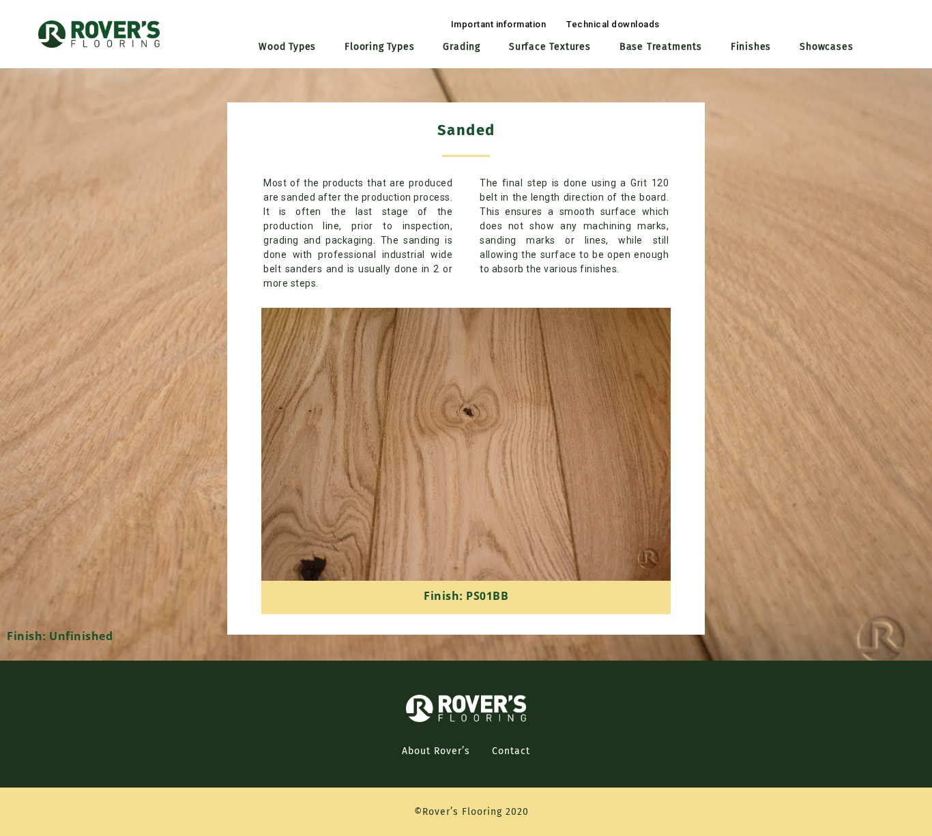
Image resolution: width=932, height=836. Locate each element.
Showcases (826, 47)
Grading (461, 47)
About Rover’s (436, 751)
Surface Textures (550, 47)
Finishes (751, 47)
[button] (499, 24)
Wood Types (287, 47)
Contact (511, 751)
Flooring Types (379, 47)
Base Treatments (661, 47)
